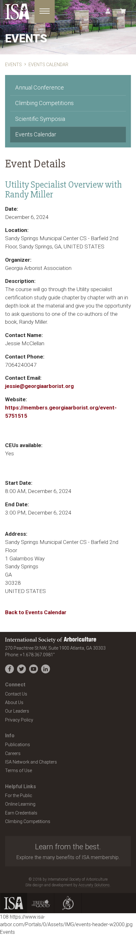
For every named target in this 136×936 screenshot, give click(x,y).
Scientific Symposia (40, 118)
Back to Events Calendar (35, 612)
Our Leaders (17, 711)
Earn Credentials (21, 812)
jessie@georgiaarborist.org (39, 386)
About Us (14, 702)
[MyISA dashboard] (108, 11)
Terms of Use (18, 770)
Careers (13, 753)
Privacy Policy (19, 719)
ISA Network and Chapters (31, 761)
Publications (17, 744)
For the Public (18, 795)
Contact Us (16, 693)
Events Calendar (35, 134)
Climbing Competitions (44, 103)
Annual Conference (39, 87)
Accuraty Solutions (94, 885)
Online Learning (20, 804)
